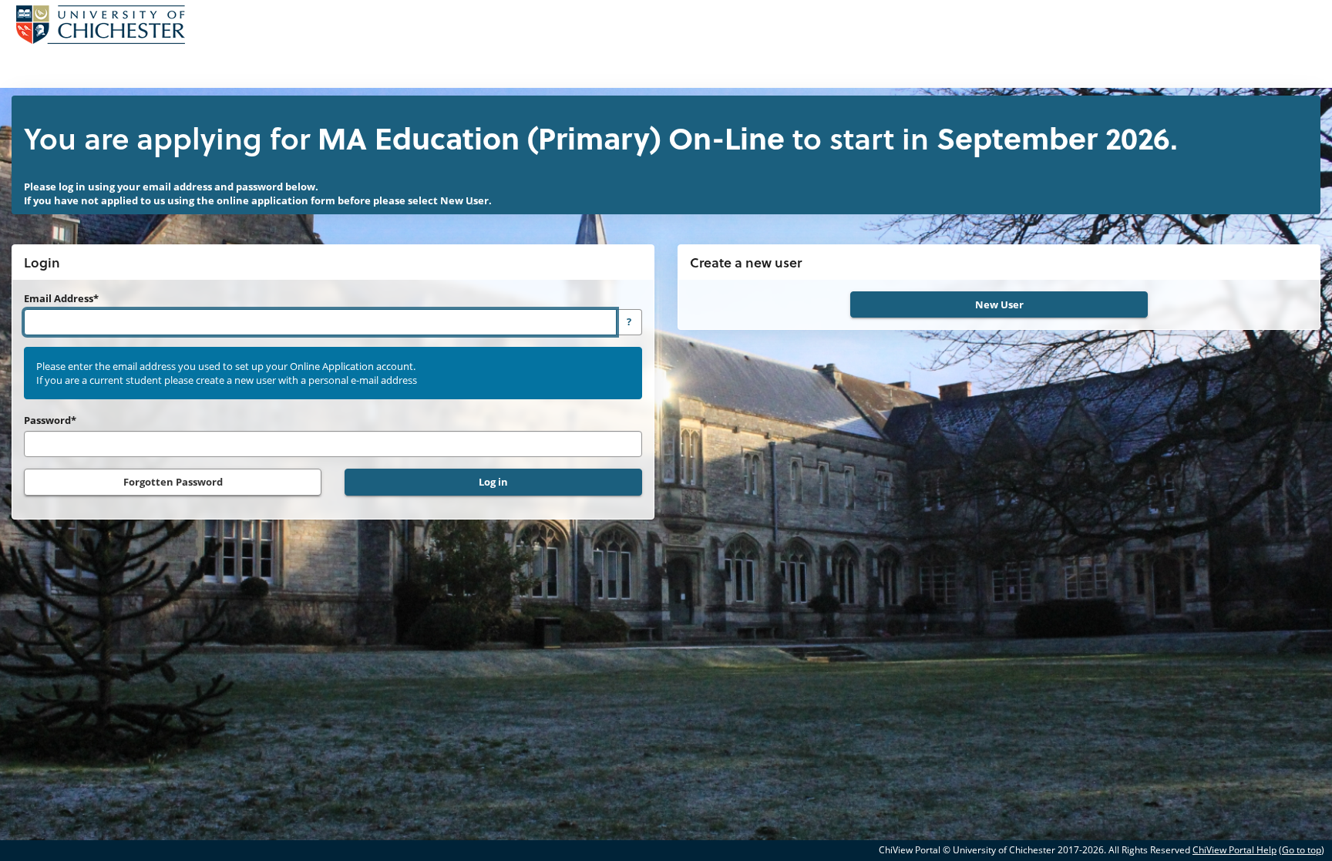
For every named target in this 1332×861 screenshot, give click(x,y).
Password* (50, 420)
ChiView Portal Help (1234, 849)
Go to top (1301, 849)
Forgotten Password (173, 482)
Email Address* (61, 298)
